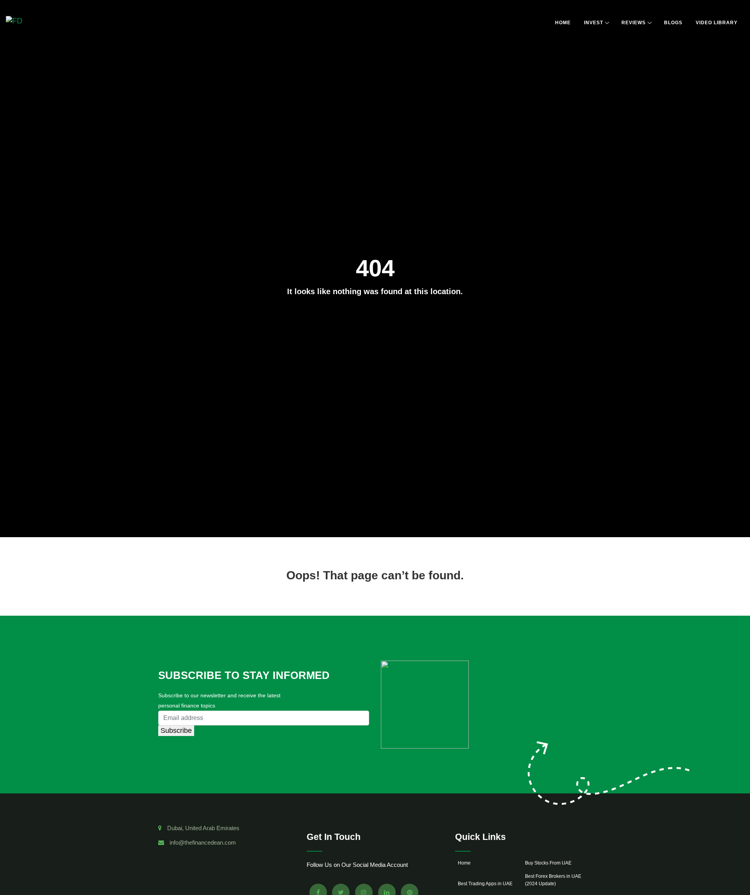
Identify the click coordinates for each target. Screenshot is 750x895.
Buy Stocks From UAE (548, 863)
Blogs (673, 22)
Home (563, 22)
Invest (593, 22)
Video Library (717, 22)
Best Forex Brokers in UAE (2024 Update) (553, 880)
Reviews (633, 22)
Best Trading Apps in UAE (485, 883)
